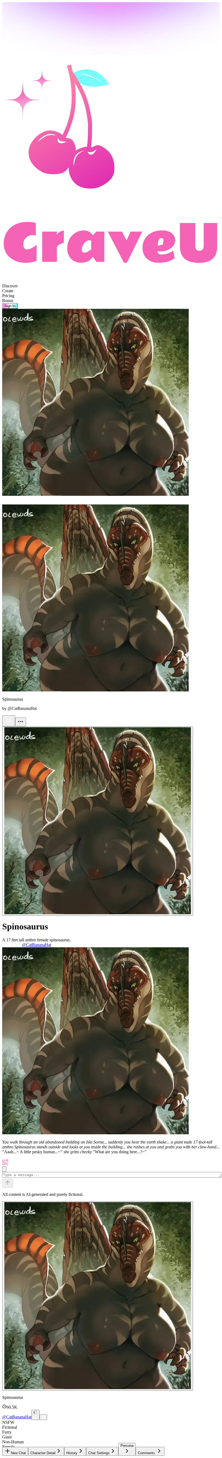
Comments (146, 1453)
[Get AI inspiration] (4, 1169)
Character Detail (43, 1453)
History (71, 1453)
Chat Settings (99, 1453)
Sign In (9, 306)
